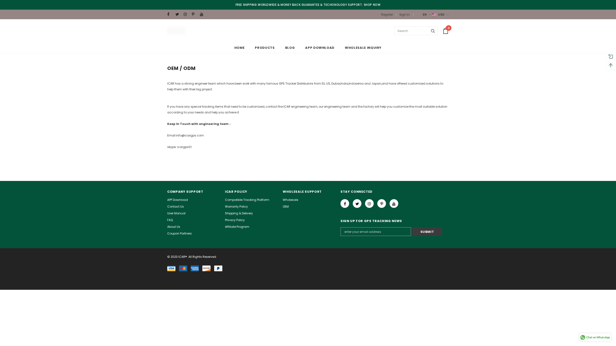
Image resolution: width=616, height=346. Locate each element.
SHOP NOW (372, 5)
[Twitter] (178, 14)
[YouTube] (203, 14)
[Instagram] (187, 14)
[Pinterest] (195, 14)
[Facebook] (170, 14)
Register (387, 14)
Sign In (404, 14)
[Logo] (176, 30)
